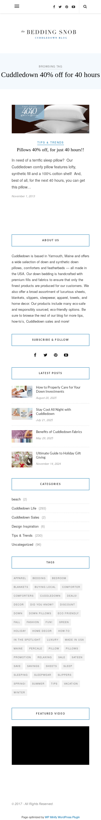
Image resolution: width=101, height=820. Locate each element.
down (18, 613)
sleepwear (42, 675)
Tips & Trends (50, 142)
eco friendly (68, 613)
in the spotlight (27, 639)
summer (38, 683)
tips (54, 683)
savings (33, 666)
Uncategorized (22, 544)
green (64, 622)
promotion (22, 657)
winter (19, 692)
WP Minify (51, 817)
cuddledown (50, 595)
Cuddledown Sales (25, 517)
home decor (42, 631)
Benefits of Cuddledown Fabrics (59, 432)
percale (35, 648)
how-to (64, 631)
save (17, 666)
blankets (21, 587)
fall (17, 622)
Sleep (67, 666)
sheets (51, 666)
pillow (54, 648)
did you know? (42, 604)
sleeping (21, 675)
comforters (24, 595)
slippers (64, 675)
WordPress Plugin (69, 817)
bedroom (59, 578)
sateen (77, 657)
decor (19, 604)
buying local (45, 587)
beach (16, 499)
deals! (72, 595)
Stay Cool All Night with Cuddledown (53, 412)
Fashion (33, 622)
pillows (72, 648)
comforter (71, 587)
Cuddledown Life (24, 508)
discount (67, 604)
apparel (20, 578)
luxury (53, 639)
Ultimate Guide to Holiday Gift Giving (58, 455)
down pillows (40, 613)
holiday (20, 631)
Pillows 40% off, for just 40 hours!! (50, 149)
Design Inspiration (25, 526)
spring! (20, 683)
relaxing (45, 657)
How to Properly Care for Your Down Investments (58, 389)
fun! (49, 622)
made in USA (74, 639)
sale (61, 657)
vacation (71, 683)
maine (18, 648)
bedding (39, 578)
